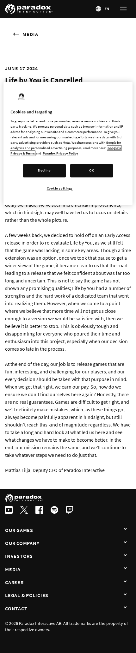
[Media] (125, 568)
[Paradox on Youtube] (8, 510)
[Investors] (125, 555)
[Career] (125, 581)
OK (91, 170)
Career (14, 582)
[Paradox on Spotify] (54, 510)
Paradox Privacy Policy (60, 153)
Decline (44, 170)
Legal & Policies (26, 595)
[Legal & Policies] (125, 594)
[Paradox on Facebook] (39, 510)
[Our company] (125, 542)
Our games (19, 530)
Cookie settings (60, 188)
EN (107, 8)
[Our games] (125, 529)
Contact (16, 608)
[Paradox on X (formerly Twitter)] (24, 510)
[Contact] (125, 608)
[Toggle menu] (123, 9)
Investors (19, 556)
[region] (68, 143)
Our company (22, 543)
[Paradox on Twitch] (69, 510)
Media (30, 34)
